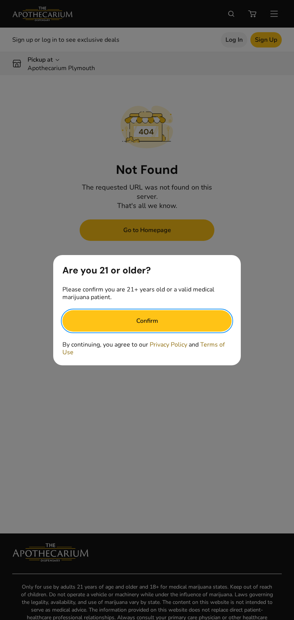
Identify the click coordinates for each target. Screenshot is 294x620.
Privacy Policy (168, 344)
